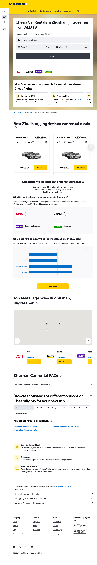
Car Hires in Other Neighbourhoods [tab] (51, 408)
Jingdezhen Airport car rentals (26, 430)
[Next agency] (88, 341)
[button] (4, 4)
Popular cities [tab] (21, 414)
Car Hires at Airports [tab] (24, 408)
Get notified (78, 99)
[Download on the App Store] (80, 531)
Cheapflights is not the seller (27, 494)
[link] (53, 286)
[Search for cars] (4, 16)
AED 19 (30, 27)
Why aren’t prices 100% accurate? (29, 503)
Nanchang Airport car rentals (26, 426)
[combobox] (23, 34)
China (20, 112)
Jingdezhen (28, 112)
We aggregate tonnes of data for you (30, 498)
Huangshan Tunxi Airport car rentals (67, 426)
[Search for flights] (4, 11)
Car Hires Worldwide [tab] (79, 408)
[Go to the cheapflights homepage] (18, 4)
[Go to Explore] (4, 22)
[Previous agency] (17, 341)
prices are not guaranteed (64, 486)
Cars (14, 112)
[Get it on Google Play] (80, 525)
